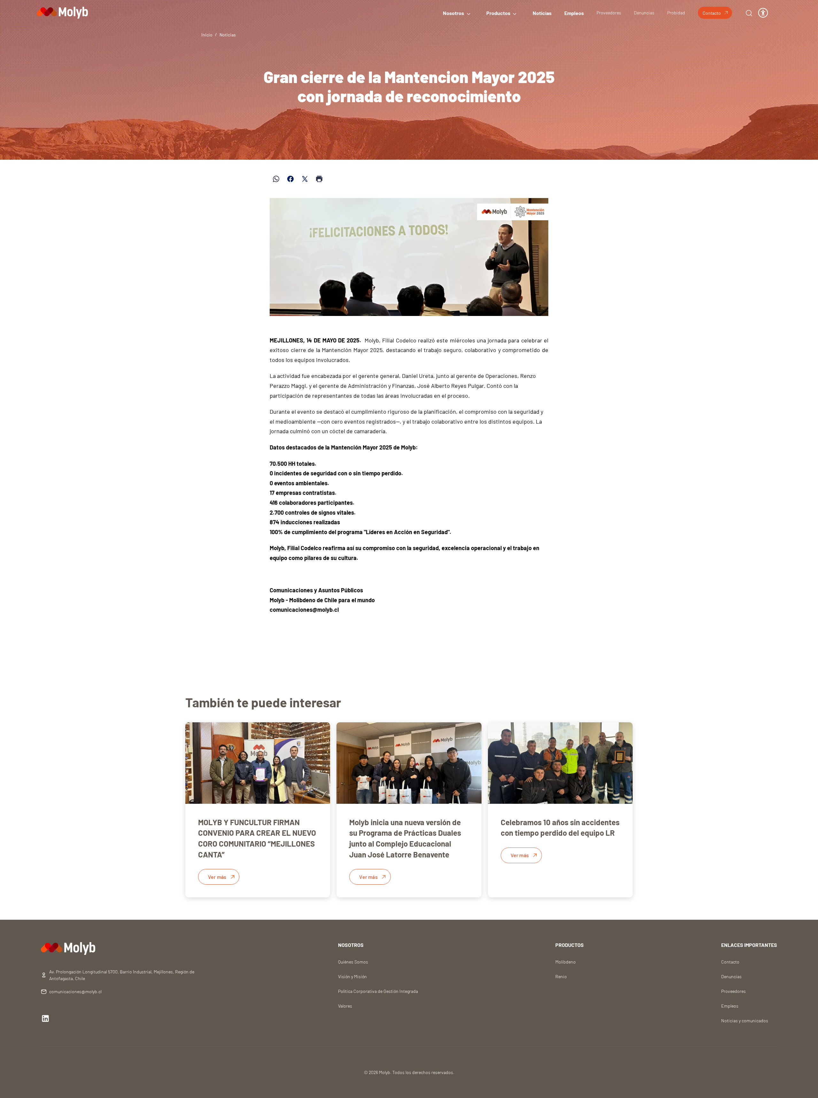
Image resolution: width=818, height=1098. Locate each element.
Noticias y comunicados (744, 1020)
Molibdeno (565, 961)
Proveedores (609, 12)
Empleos (574, 12)
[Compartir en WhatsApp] (276, 179)
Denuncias (644, 12)
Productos (498, 12)
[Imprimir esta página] (319, 179)
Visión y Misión (352, 976)
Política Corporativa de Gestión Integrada (378, 991)
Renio (561, 976)
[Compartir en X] (304, 179)
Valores (345, 1006)
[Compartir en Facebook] (290, 179)
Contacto (712, 13)
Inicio (206, 34)
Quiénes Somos (353, 961)
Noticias (542, 12)
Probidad (676, 12)
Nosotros (453, 12)
